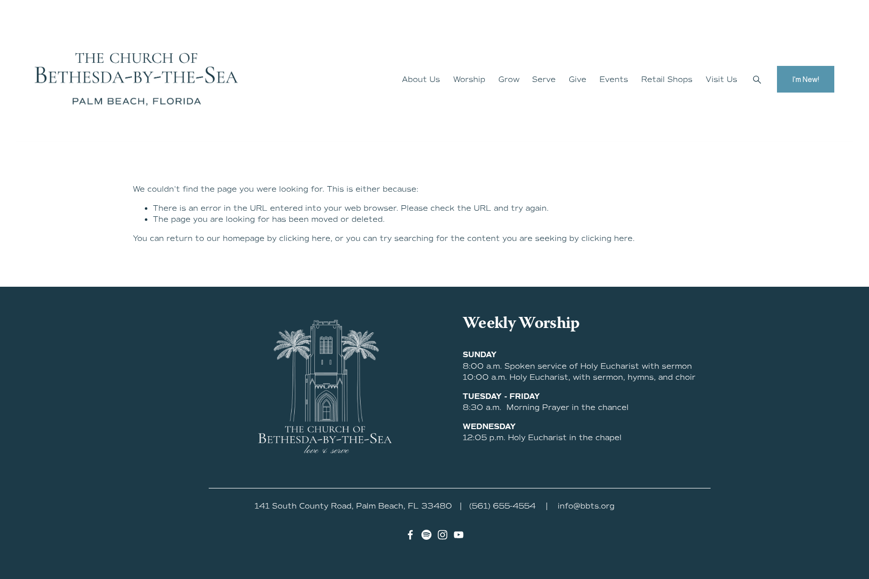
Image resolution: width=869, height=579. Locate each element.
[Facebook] (410, 535)
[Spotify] (426, 535)
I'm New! (805, 79)
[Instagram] (443, 535)
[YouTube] (459, 535)
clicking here (304, 238)
